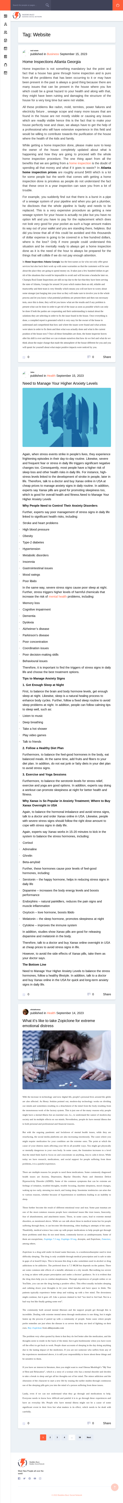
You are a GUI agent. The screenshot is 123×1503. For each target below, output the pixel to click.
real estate (34, 50)
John (32, 372)
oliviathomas (35, 1009)
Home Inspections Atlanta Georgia (51, 61)
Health (51, 375)
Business (53, 54)
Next (89, 1437)
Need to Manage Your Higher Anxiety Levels (60, 383)
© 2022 (55, 1495)
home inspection (80, 163)
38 (80, 1437)
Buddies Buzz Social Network (70, 1495)
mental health (58, 596)
